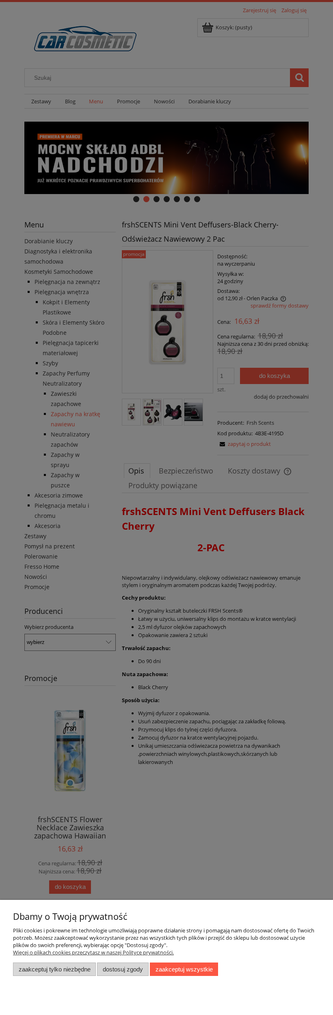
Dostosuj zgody (123, 969)
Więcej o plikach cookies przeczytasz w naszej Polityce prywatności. (93, 952)
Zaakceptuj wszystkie (184, 969)
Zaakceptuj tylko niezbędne (55, 969)
